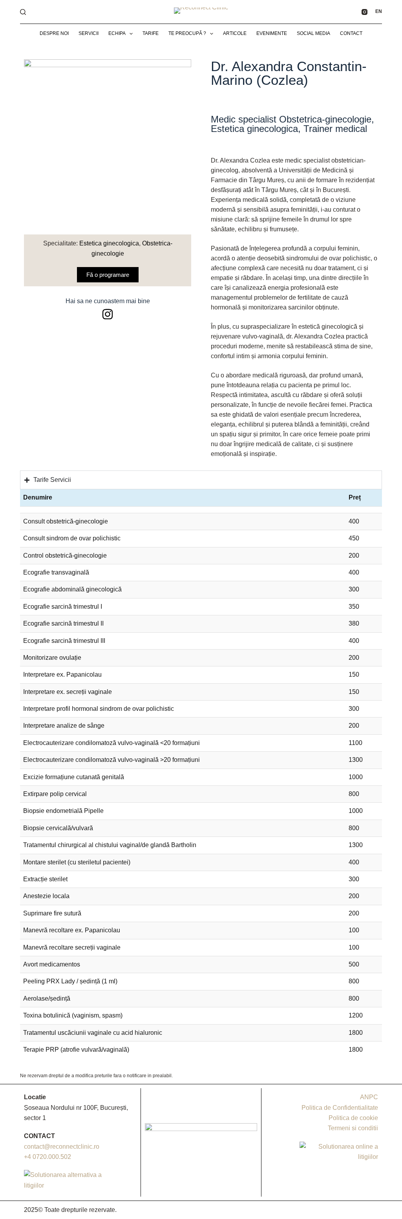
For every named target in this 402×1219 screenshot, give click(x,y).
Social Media (313, 33)
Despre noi (54, 33)
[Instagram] (364, 12)
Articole (235, 33)
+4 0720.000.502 (47, 1156)
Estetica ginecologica (109, 243)
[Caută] (23, 12)
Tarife (151, 33)
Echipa (117, 33)
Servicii (89, 33)
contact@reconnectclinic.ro (61, 1146)
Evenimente (271, 33)
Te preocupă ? (187, 33)
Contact (351, 33)
